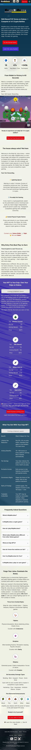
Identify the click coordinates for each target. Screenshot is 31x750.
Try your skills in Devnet (15, 717)
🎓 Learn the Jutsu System (12, 722)
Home (1, 4)
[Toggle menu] (29, 1)
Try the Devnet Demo (9, 42)
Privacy (24, 731)
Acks (15, 735)
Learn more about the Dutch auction (15, 415)
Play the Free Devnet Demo (15, 138)
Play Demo (24, 1)
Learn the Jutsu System (10, 49)
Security (11, 735)
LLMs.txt (20, 735)
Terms (20, 731)
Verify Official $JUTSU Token (11, 731)
